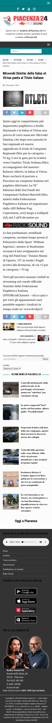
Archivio (6, 555)
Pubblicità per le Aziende (13, 569)
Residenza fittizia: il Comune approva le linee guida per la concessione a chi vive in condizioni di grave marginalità (34, 479)
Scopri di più (13, 687)
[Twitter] (23, 9)
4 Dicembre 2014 (12, 85)
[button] (48, 3)
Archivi (6, 365)
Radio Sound (8, 573)
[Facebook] (17, 9)
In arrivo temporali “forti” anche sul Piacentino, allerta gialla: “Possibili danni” (35, 408)
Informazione (8, 564)
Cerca (45, 359)
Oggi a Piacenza (26, 521)
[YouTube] (28, 9)
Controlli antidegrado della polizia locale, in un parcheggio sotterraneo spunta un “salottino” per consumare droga (34, 389)
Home (5, 551)
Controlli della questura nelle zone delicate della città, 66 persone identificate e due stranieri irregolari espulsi (34, 456)
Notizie (18, 60)
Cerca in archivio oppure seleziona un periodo (23, 355)
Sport (30, 60)
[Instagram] (34, 9)
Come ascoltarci (9, 560)
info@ (17, 683)
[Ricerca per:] (26, 51)
